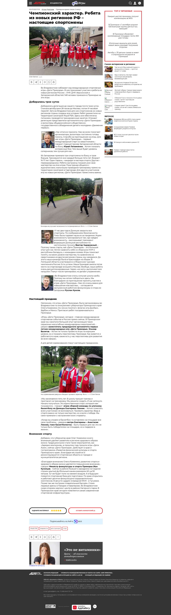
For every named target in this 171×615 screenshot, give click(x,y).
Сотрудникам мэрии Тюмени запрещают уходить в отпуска (125, 127)
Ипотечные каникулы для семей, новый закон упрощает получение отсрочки (123, 45)
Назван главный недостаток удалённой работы (124, 150)
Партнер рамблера (63, 606)
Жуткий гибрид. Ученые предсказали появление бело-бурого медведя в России (128, 92)
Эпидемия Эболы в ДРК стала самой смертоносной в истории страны (127, 120)
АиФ (40, 77)
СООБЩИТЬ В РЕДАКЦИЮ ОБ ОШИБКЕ (97, 575)
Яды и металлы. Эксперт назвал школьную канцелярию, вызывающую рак (126, 76)
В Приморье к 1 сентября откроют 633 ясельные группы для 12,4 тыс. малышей (123, 27)
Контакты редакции (51, 573)
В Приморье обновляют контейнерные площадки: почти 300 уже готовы (123, 36)
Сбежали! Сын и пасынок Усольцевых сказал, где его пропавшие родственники (128, 99)
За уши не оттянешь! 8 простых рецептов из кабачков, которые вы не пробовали (128, 84)
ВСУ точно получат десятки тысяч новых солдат (126, 135)
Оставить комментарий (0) (85, 510)
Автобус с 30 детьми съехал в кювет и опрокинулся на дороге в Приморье (123, 55)
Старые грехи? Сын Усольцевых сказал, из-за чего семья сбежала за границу (128, 107)
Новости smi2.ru (37, 565)
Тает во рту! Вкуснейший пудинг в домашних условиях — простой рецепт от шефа (127, 69)
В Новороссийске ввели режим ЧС (126, 142)
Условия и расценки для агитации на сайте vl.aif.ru (63, 575)
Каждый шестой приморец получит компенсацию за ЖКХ (123, 17)
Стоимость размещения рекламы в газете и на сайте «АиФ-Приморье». (87, 573)
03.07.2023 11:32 (34, 9)
